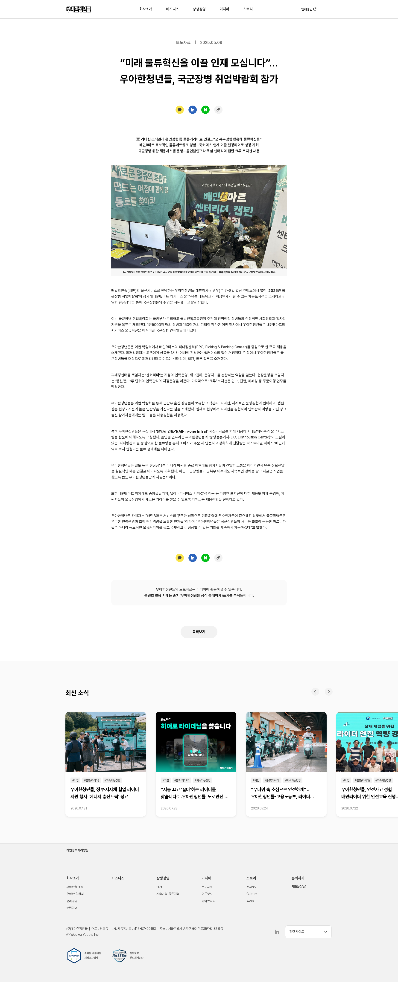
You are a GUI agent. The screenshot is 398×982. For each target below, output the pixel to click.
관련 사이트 (297, 931)
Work (250, 901)
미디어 (224, 9)
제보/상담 (299, 886)
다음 (329, 692)
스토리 (248, 9)
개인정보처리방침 (77, 850)
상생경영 (199, 9)
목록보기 (199, 632)
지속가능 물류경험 (167, 894)
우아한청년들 (78, 9)
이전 (315, 692)
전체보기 (252, 887)
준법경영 (71, 908)
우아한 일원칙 (75, 894)
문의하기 (298, 878)
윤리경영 (71, 901)
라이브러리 (208, 901)
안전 (159, 887)
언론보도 (207, 894)
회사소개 (145, 9)
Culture (252, 894)
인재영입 (306, 9)
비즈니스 (172, 9)
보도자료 (207, 887)
